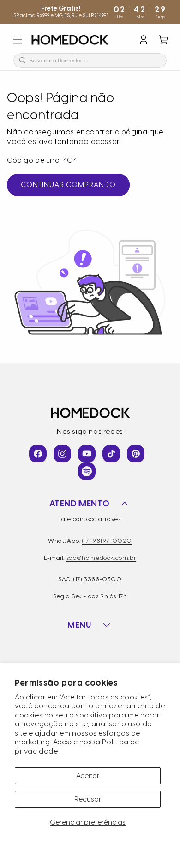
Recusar (87, 799)
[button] (17, 39)
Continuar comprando (68, 185)
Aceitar (87, 776)
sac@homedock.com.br (101, 557)
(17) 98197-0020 (107, 540)
